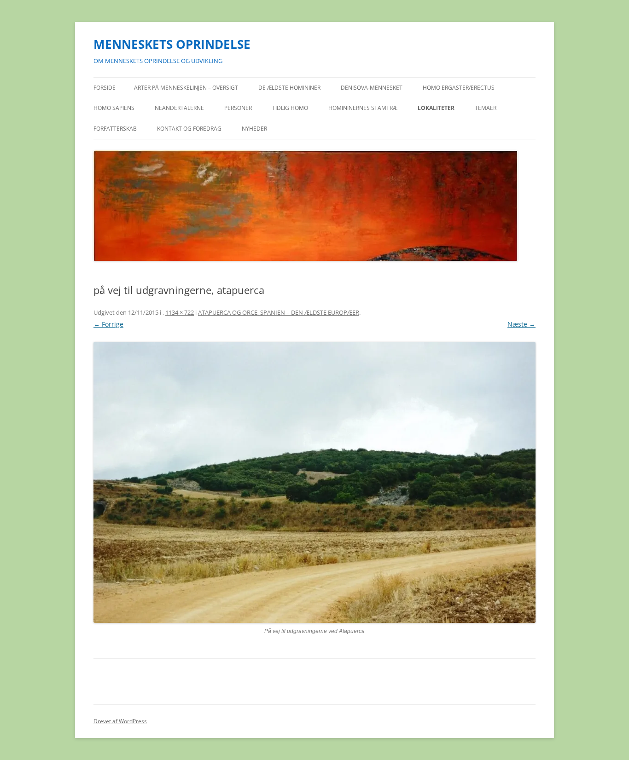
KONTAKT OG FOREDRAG (189, 128)
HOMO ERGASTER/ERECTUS (459, 88)
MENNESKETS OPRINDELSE (171, 44)
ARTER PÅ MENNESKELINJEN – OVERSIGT (186, 88)
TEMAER (485, 108)
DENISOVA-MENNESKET (371, 88)
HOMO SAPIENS (113, 108)
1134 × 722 (179, 312)
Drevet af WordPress (120, 721)
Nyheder (254, 128)
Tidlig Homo (290, 108)
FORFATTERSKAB (115, 128)
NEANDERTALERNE (179, 108)
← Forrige (108, 324)
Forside (104, 88)
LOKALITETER (436, 108)
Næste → (521, 324)
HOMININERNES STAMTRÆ (362, 108)
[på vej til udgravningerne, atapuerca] (314, 482)
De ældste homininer (289, 88)
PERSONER (238, 108)
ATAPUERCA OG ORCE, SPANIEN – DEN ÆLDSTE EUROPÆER (278, 312)
